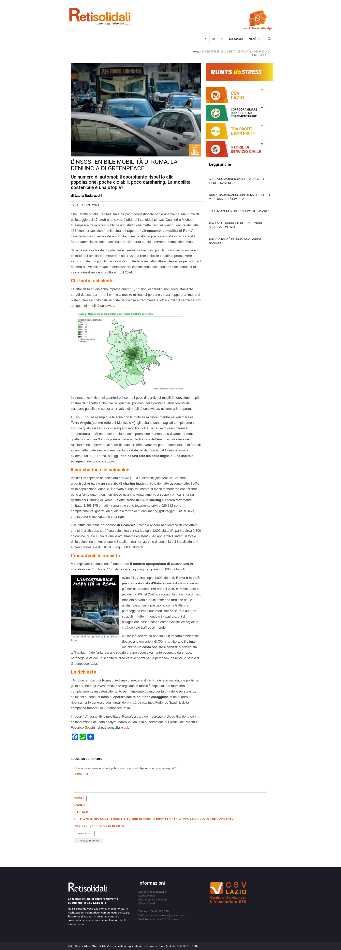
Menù (252, 38)
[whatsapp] (222, 39)
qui (126, 727)
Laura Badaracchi (88, 195)
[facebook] (205, 39)
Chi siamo (236, 38)
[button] (269, 39)
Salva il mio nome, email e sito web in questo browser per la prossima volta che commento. (157, 818)
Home (195, 51)
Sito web (81, 812)
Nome (79, 797)
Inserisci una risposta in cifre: (100, 825)
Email (79, 804)
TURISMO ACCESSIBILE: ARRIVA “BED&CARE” (239, 210)
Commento (83, 774)
